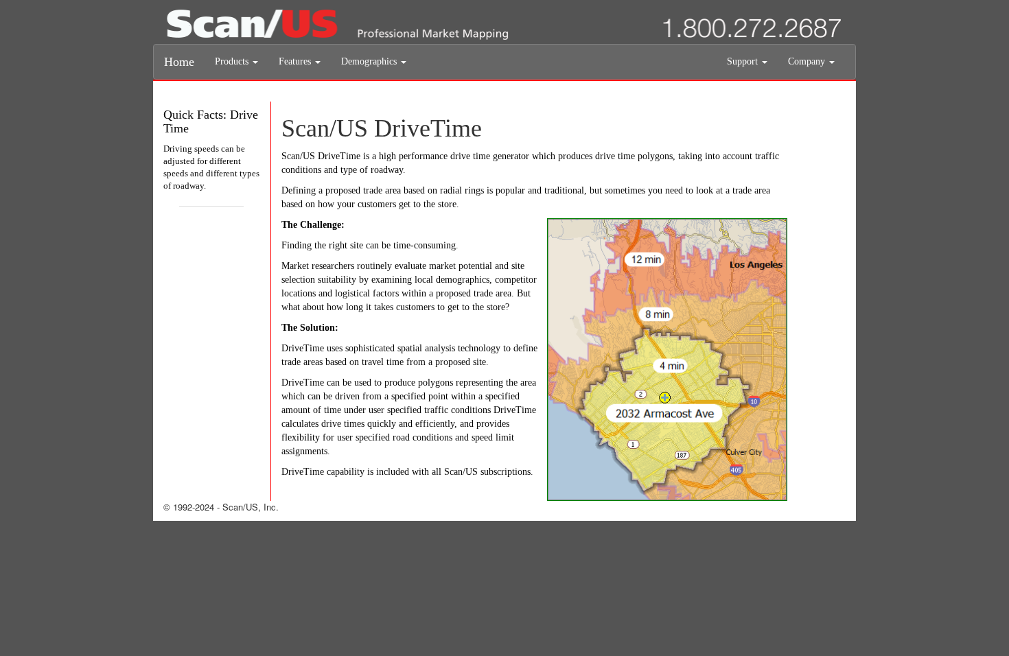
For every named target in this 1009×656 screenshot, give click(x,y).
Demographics (370, 61)
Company (808, 61)
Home (179, 62)
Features (296, 61)
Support (744, 61)
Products (233, 61)
